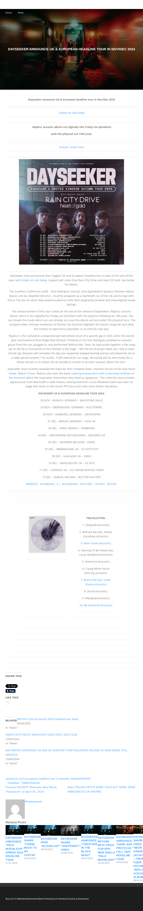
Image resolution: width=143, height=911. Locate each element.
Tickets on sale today (72, 113)
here (126, 320)
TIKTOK (99, 484)
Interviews (33, 899)
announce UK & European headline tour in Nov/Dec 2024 (41, 778)
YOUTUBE (86, 484)
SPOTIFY (112, 484)
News (25, 899)
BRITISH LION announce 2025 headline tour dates (48, 719)
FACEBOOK (47, 484)
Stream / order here (71, 147)
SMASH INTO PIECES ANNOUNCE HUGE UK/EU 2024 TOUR (41, 734)
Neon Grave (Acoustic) (97, 543)
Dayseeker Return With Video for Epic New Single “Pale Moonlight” (107, 848)
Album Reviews (46, 899)
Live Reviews (60, 899)
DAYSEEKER (84, 778)
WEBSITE (31, 484)
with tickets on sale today (31, 280)
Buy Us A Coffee (14, 899)
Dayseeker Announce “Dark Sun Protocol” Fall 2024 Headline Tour (124, 848)
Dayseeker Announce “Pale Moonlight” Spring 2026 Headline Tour (15, 848)
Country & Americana (78, 899)
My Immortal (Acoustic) (98, 605)
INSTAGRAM (69, 484)
